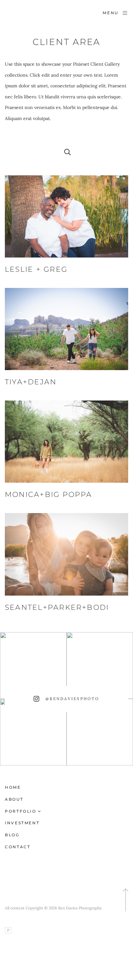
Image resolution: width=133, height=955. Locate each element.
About (14, 799)
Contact (17, 846)
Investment (22, 822)
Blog (12, 834)
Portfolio (20, 811)
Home (13, 787)
